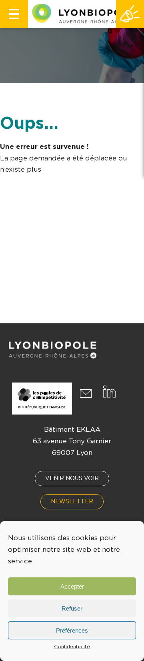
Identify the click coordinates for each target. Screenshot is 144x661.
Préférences (72, 630)
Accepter (72, 586)
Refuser (72, 608)
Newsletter (72, 502)
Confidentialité (72, 646)
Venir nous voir (72, 478)
